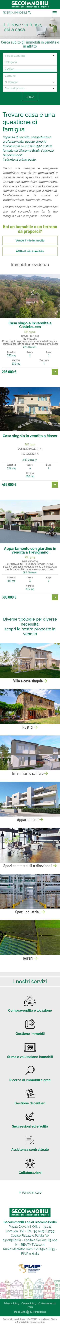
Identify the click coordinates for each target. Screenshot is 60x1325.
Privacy (53, 1319)
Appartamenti (28, 819)
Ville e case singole (28, 680)
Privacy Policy (11, 1303)
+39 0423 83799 (43, 1231)
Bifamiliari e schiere (28, 773)
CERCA (30, 97)
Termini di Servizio (25, 1322)
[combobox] (28, 56)
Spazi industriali (28, 911)
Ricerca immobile (15, 12)
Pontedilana (39, 1311)
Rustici (28, 727)
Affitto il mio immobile (30, 251)
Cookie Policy (29, 1303)
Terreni (28, 958)
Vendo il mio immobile (30, 240)
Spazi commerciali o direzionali (28, 865)
